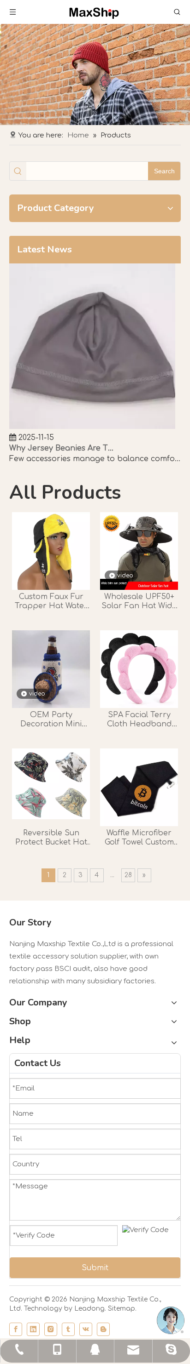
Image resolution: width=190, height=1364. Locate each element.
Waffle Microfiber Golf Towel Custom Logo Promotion (139, 838)
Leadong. (90, 1308)
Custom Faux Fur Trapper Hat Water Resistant (51, 602)
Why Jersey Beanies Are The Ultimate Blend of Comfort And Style (61, 448)
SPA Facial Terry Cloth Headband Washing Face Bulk (139, 720)
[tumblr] (68, 1329)
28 (128, 875)
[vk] (85, 1329)
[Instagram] (50, 1329)
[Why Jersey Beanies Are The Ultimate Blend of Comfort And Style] (92, 426)
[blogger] (103, 1329)
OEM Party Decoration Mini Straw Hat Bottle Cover (51, 720)
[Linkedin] (33, 1329)
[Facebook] (15, 1329)
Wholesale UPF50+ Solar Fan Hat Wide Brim (139, 602)
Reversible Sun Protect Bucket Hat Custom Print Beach (51, 838)
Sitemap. (122, 1308)
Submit (95, 1268)
